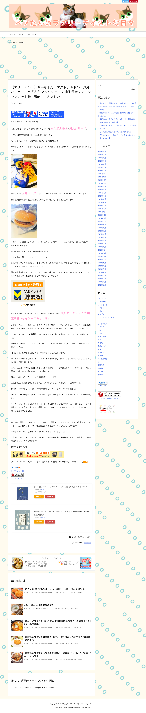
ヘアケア (101, 327)
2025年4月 (102, 202)
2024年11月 (102, 218)
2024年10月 (102, 221)
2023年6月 (102, 272)
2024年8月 (102, 228)
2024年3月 (102, 244)
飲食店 (87, 537)
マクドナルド (59, 128)
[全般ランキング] (17, 474)
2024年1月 (102, 250)
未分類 (100, 343)
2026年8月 (102, 151)
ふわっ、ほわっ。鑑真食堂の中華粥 (38, 605)
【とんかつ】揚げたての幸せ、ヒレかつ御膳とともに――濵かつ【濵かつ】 (55, 589)
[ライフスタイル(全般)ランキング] (109, 394)
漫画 (99, 349)
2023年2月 (102, 285)
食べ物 (22, 42)
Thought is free (85, 707)
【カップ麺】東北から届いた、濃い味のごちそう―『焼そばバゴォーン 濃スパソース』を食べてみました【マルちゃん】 (116, 135)
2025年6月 (102, 196)
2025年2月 (102, 209)
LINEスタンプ (103, 298)
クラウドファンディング (106, 317)
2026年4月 (102, 164)
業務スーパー (102, 346)
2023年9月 (102, 263)
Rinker (43, 489)
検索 (99, 85)
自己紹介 (101, 355)
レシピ (100, 333)
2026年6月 (102, 158)
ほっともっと (102, 305)
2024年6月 (102, 234)
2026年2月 (102, 170)
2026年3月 (102, 167)
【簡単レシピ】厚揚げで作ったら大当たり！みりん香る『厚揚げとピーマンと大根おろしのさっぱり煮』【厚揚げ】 (117, 106)
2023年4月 (102, 279)
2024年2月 (102, 247)
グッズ (100, 321)
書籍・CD (101, 340)
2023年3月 (102, 282)
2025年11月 (102, 180)
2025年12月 (102, 177)
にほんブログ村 (17, 471)
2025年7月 (102, 193)
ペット (100, 330)
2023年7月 (102, 269)
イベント (101, 308)
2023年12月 (102, 253)
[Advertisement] (73, 62)
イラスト (101, 311)
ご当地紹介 (102, 301)
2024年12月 (102, 215)
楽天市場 (50, 496)
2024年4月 (102, 240)
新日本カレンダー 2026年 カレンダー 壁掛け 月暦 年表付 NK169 (60, 487)
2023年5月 (102, 275)
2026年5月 (102, 161)
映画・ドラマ (102, 336)
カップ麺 (101, 314)
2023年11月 (102, 256)
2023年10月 (102, 259)
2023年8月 (102, 266)
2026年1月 (102, 174)
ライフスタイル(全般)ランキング (109, 398)
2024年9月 (102, 224)
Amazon (39, 496)
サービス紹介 (102, 324)
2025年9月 (102, 186)
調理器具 (101, 365)
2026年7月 (102, 155)
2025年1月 (102, 212)
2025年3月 (102, 205)
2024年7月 (102, 231)
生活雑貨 (101, 352)
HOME (13, 42)
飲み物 (80, 537)
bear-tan (87, 543)
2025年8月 (102, 190)
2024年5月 (102, 237)
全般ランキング (16, 478)
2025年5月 (102, 199)
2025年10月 (102, 183)
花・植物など (102, 359)
